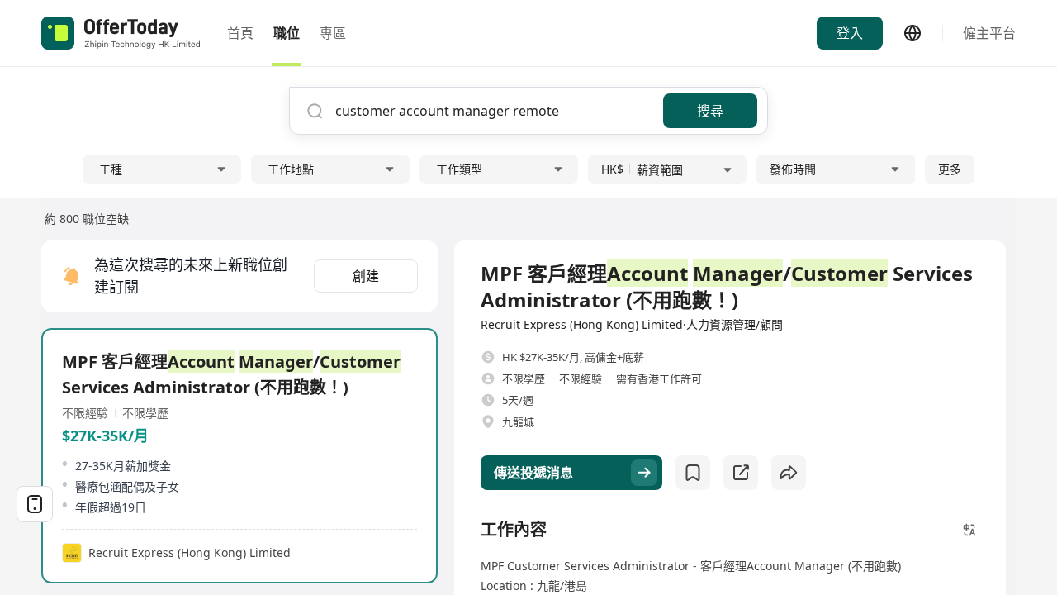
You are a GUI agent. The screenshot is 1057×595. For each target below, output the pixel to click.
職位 (286, 33)
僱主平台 (989, 33)
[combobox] (493, 110)
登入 (850, 33)
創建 (366, 276)
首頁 (240, 33)
